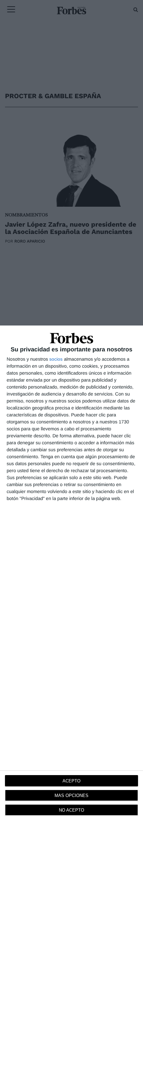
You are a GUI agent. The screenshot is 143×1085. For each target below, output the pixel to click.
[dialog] (71, 705)
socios (56, 359)
